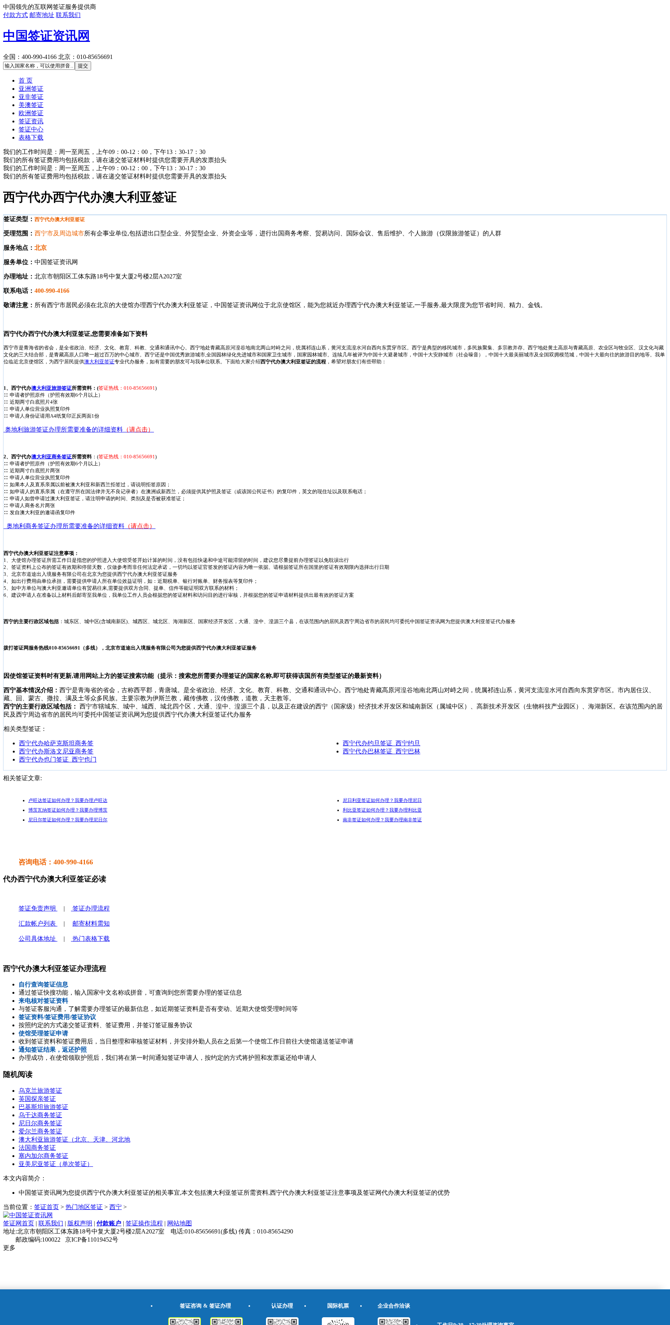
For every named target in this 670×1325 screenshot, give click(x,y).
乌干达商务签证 (40, 1115)
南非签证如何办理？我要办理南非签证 (382, 819)
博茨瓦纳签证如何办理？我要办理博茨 (67, 810)
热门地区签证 (84, 1207)
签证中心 (31, 129)
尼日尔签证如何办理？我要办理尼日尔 (67, 819)
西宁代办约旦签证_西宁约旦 (381, 743)
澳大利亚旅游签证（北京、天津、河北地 (74, 1139)
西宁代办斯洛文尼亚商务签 (56, 751)
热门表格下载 (90, 938)
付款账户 (109, 1223)
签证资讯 (31, 121)
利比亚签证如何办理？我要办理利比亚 (382, 810)
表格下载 (31, 137)
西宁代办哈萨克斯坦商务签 (56, 743)
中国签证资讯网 (46, 36)
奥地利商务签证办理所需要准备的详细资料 (79, 526)
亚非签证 (31, 96)
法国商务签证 (37, 1147)
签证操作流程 (144, 1223)
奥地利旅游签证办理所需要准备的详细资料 (78, 429)
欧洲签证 (31, 113)
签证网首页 (18, 1223)
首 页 (26, 80)
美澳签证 (31, 105)
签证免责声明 (38, 908)
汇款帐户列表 (38, 923)
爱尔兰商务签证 (40, 1131)
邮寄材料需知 (91, 923)
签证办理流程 (90, 908)
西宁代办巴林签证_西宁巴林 (381, 751)
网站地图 (179, 1223)
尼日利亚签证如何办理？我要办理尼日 (382, 800)
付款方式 (15, 15)
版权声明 (79, 1223)
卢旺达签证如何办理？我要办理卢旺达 (67, 800)
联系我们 (68, 15)
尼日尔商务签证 (40, 1123)
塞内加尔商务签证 (43, 1155)
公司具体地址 (38, 938)
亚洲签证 (31, 88)
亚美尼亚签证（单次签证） (56, 1164)
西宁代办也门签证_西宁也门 (58, 759)
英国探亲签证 (37, 1098)
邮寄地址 (41, 15)
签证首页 (46, 1207)
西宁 (115, 1207)
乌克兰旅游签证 (40, 1090)
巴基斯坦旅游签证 (43, 1107)
